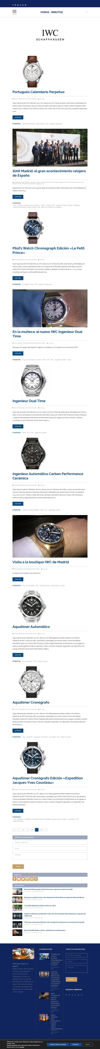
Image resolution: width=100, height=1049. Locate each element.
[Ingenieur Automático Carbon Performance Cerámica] (50, 453)
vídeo (69, 360)
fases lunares (40, 124)
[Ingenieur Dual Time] (50, 380)
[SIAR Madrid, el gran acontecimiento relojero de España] (50, 148)
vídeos (63, 585)
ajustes (22, 1047)
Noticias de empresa (19, 207)
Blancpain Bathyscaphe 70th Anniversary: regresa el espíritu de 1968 (48, 889)
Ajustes (87, 1044)
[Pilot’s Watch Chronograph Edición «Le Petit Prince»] (50, 228)
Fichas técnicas (19, 98)
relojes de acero (44, 585)
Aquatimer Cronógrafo (30, 702)
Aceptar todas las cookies (58, 1044)
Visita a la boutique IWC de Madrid (40, 562)
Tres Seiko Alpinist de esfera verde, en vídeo (40, 905)
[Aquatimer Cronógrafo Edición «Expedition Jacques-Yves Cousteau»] (50, 758)
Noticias (81, 182)
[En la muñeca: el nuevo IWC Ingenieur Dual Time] (50, 308)
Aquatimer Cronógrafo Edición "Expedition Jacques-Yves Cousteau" (45, 819)
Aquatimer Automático (31, 627)
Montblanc (74, 182)
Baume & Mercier (30, 182)
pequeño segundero (55, 124)
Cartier (38, 182)
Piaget (20, 183)
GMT (48, 360)
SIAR (38, 207)
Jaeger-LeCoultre (61, 205)
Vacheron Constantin (29, 183)
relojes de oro (55, 585)
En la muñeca (18, 343)
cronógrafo (25, 284)
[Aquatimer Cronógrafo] (50, 682)
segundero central (60, 360)
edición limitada (34, 510)
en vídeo (38, 360)
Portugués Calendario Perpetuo (38, 92)
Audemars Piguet (19, 182)
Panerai (14, 183)
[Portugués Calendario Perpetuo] (50, 71)
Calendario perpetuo (28, 124)
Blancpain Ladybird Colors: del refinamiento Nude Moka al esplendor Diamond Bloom (54, 897)
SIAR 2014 (44, 207)
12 (41, 829)
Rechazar (76, 1044)
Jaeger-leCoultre (64, 182)
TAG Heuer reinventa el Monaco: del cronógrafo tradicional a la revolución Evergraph (54, 922)
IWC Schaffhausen (31, 98)
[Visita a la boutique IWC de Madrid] (50, 536)
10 (32, 829)
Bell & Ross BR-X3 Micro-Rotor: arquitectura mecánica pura (44, 930)
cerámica (25, 510)
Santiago (42, 98)
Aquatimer (29, 661)
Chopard (43, 182)
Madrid (70, 205)
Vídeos (43, 343)
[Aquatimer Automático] (50, 606)
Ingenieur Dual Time (29, 401)
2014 (14, 205)
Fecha (32, 284)
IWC (46, 124)
